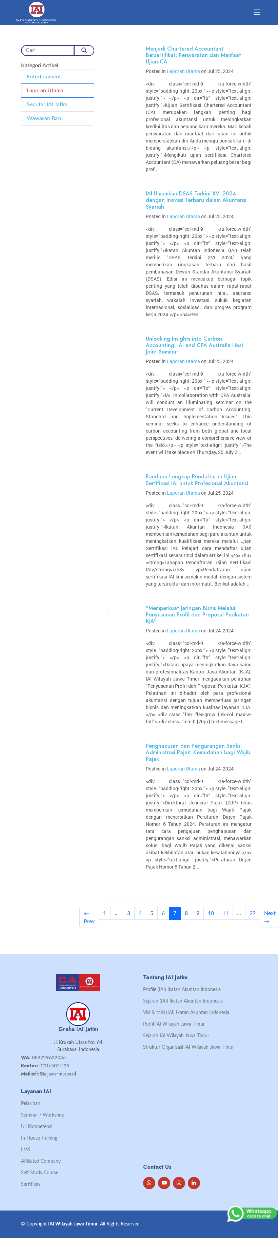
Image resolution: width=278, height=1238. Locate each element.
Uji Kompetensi (36, 1126)
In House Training (39, 1138)
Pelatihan (30, 1103)
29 (253, 913)
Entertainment (44, 76)
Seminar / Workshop (42, 1115)
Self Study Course (39, 1172)
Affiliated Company (41, 1161)
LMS (26, 1149)
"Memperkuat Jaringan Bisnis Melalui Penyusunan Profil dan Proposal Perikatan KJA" (197, 614)
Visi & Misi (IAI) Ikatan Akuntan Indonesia (186, 1012)
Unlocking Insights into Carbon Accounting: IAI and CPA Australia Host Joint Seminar (194, 345)
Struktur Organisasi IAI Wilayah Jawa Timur (188, 1047)
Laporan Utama (45, 90)
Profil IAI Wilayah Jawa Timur (174, 1024)
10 (211, 913)
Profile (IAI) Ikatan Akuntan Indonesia (182, 989)
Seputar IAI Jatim (47, 104)
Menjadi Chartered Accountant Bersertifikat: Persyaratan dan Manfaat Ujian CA (193, 55)
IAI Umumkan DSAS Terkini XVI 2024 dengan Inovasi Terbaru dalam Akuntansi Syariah (196, 200)
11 (225, 913)
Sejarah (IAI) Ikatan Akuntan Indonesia (183, 1001)
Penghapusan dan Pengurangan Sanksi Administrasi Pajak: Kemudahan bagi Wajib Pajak (198, 752)
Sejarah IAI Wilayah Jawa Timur (176, 1035)
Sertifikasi (31, 1184)
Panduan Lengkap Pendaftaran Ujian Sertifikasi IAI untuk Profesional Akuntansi (197, 480)
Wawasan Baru (45, 118)
